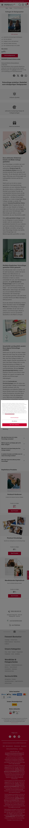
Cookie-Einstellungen (14, 417)
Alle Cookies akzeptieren (14, 424)
